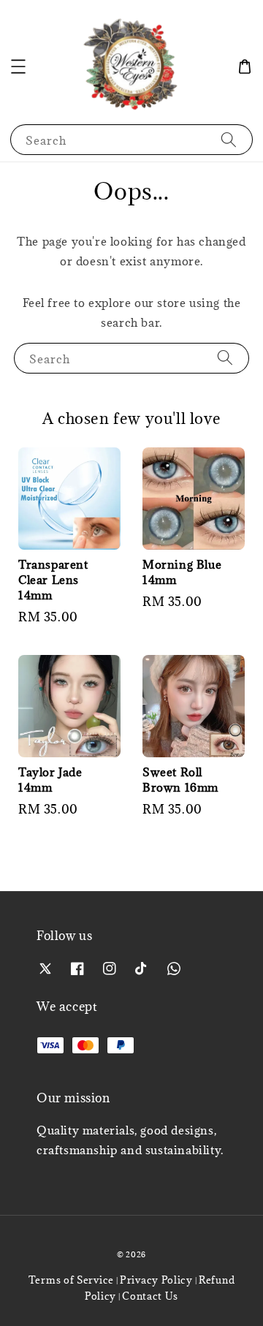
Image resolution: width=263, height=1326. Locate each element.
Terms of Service (71, 1280)
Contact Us (150, 1296)
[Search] (228, 139)
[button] (18, 66)
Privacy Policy (156, 1280)
